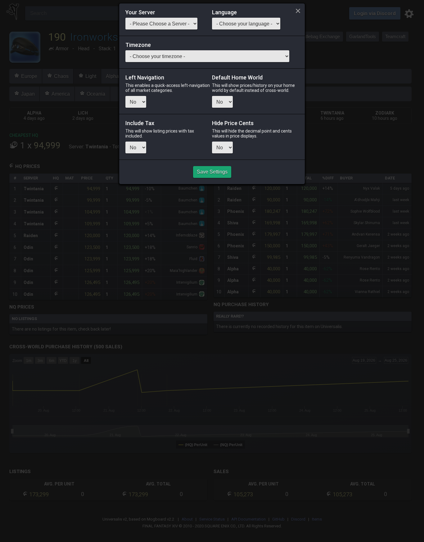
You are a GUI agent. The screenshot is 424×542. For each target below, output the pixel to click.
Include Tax (139, 123)
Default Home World (237, 77)
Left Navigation (144, 77)
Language (224, 12)
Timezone (138, 45)
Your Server (140, 12)
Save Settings (212, 171)
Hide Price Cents (233, 123)
